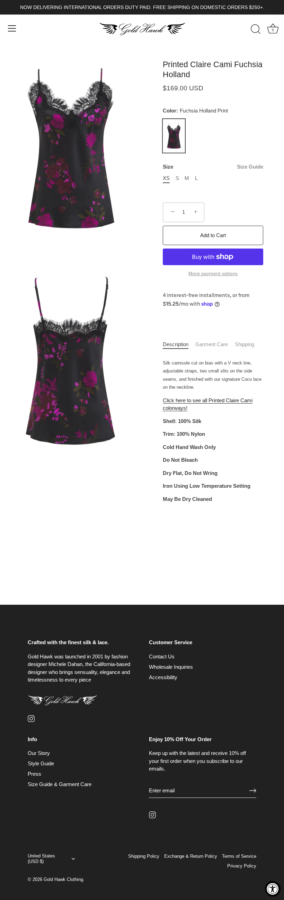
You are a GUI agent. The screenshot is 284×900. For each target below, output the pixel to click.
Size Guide (250, 167)
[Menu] (12, 28)
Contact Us (162, 656)
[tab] (179, 345)
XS (166, 178)
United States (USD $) (41, 858)
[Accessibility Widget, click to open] (273, 889)
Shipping (244, 344)
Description (175, 344)
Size (213, 167)
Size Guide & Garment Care (59, 784)
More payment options (213, 273)
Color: (195, 111)
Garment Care (211, 344)
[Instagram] (31, 718)
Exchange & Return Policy (190, 856)
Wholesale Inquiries (171, 667)
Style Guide (41, 763)
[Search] (255, 29)
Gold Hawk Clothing (63, 879)
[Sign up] (252, 790)
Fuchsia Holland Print (174, 136)
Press (34, 774)
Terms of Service (239, 856)
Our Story (39, 753)
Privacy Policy (241, 865)
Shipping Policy (143, 856)
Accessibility (163, 677)
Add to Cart (213, 235)
